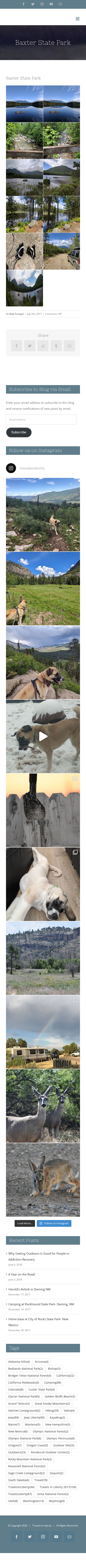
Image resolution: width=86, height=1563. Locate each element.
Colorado (15, 1389)
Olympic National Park (24, 1438)
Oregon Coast (37, 1445)
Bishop (54, 1368)
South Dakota (18, 1480)
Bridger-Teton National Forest (29, 1375)
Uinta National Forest (53, 1494)
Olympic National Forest (50, 1431)
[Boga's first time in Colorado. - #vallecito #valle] (43, 662)
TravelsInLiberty (21, 1487)
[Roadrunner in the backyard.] (43, 810)
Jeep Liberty (34, 1417)
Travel (40, 1480)
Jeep (13, 1417)
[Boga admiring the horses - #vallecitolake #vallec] (43, 588)
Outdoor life (63, 1445)
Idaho (69, 1410)
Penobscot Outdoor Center (50, 1452)
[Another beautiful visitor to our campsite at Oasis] (43, 1180)
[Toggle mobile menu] (78, 19)
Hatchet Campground (24, 1410)
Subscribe (18, 432)
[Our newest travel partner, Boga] (43, 884)
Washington (33, 1501)
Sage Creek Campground (26, 1473)
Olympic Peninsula (60, 1438)
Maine (14, 1424)
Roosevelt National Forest (26, 1466)
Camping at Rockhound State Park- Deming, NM (41, 1304)
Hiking (52, 1410)
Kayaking (57, 1417)
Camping (52, 1382)
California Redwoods (23, 1382)
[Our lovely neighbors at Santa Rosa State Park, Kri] (43, 1032)
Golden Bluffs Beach (60, 1396)
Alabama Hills (19, 1362)
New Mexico (18, 1431)
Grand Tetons (19, 1403)
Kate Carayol (16, 314)
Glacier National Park (24, 1396)
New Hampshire (57, 1424)
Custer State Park (42, 1389)
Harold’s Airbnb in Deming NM (29, 1289)
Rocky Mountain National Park (30, 1459)
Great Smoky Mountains (52, 1403)
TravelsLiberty (20, 1494)
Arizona (41, 1362)
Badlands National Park (25, 1368)
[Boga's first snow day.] (43, 736)
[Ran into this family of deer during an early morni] (43, 1106)
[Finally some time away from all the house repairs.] (43, 958)
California (65, 1375)
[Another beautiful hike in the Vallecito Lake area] (43, 514)
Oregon (14, 1445)
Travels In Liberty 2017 (58, 1487)
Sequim (56, 1473)
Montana (32, 1424)
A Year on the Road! (21, 1274)
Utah (13, 1501)
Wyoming (57, 1501)
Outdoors (17, 1452)
